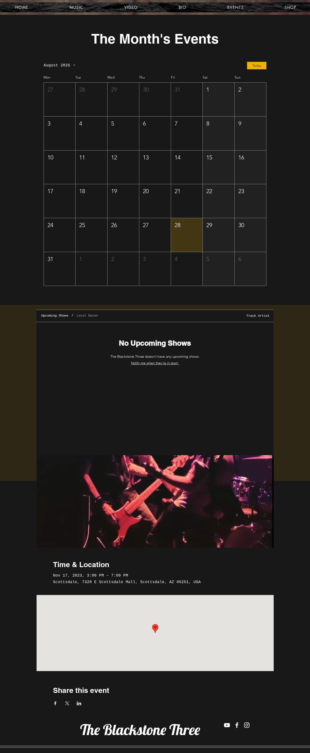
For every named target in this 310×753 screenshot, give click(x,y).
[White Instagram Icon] (246, 725)
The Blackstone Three (140, 729)
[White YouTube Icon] (227, 725)
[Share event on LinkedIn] (79, 703)
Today (256, 65)
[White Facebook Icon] (236, 725)
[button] (60, 99)
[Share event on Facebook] (55, 703)
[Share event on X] (67, 703)
